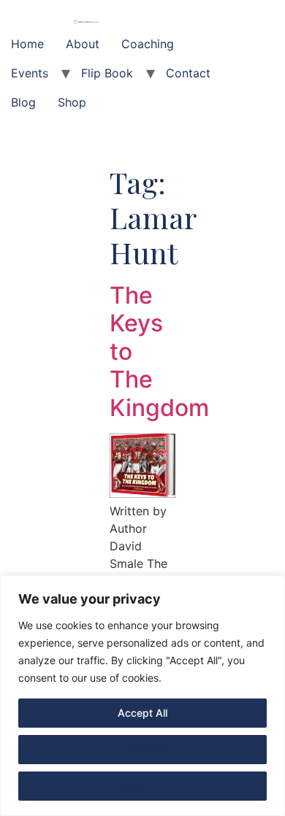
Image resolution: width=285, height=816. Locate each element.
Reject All (143, 786)
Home (27, 43)
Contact (188, 73)
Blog (23, 102)
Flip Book (107, 73)
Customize (142, 749)
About (82, 43)
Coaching (147, 43)
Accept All (142, 713)
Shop (72, 102)
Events (29, 73)
